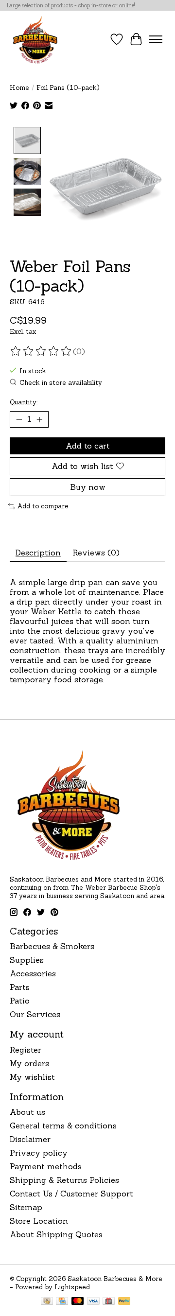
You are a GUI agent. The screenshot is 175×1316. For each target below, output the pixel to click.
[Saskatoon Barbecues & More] (35, 39)
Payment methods (46, 1166)
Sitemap (26, 1207)
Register (25, 1050)
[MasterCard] (77, 1302)
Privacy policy (39, 1153)
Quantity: (23, 402)
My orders (29, 1063)
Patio (20, 1000)
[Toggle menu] (155, 39)
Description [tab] (38, 552)
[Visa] (93, 1302)
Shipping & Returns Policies (64, 1180)
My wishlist (32, 1077)
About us (27, 1112)
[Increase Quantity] (39, 419)
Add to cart (88, 445)
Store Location (39, 1221)
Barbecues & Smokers (52, 946)
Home (19, 88)
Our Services (35, 1014)
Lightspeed (72, 1287)
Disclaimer (30, 1139)
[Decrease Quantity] (19, 419)
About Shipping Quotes (56, 1234)
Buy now (87, 487)
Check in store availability (60, 383)
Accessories (33, 973)
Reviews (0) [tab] (96, 552)
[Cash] (47, 1302)
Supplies (27, 960)
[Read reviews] (41, 351)
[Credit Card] (62, 1302)
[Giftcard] (109, 1302)
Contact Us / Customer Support (71, 1193)
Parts (20, 987)
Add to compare (43, 506)
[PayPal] (124, 1302)
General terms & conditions (63, 1125)
